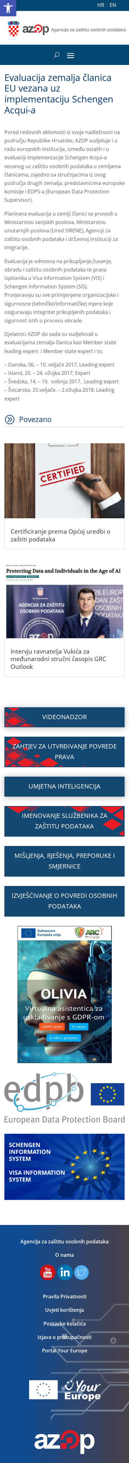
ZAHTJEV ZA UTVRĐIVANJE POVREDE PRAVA (65, 751)
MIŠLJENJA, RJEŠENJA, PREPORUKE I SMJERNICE (64, 860)
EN (113, 5)
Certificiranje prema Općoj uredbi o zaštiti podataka (60, 535)
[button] (8, 8)
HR (100, 5)
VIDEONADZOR (64, 717)
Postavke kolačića (65, 1323)
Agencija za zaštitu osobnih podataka (64, 1241)
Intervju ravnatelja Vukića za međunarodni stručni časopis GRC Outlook (58, 659)
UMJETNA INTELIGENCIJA (64, 786)
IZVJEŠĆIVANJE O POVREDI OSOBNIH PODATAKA (64, 900)
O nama (64, 1255)
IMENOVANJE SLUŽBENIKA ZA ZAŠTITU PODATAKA (64, 820)
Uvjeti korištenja (64, 1309)
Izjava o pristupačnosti (64, 1337)
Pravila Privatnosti (64, 1296)
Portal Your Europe (64, 1350)
